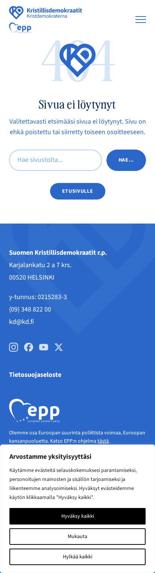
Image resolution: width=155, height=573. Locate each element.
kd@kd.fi (21, 322)
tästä (103, 441)
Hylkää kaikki (77, 557)
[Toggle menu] (140, 19)
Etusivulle (77, 191)
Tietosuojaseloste (35, 374)
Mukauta (77, 536)
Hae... (126, 160)
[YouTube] (43, 347)
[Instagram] (13, 347)
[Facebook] (28, 347)
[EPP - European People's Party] (20, 28)
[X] (58, 347)
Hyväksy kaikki (77, 516)
